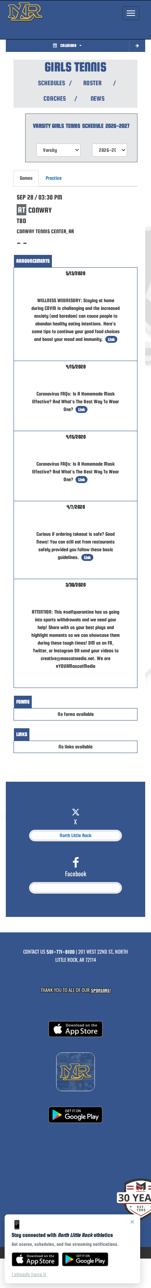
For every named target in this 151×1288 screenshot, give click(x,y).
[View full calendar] (137, 46)
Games (26, 178)
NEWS (98, 98)
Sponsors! (101, 990)
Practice (54, 178)
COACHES (54, 98)
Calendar (68, 45)
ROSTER (92, 83)
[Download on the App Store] (35, 1259)
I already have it (29, 1274)
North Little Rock (75, 835)
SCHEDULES (51, 83)
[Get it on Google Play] (85, 1259)
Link (111, 339)
